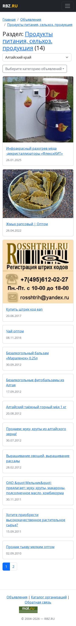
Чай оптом (15, 331)
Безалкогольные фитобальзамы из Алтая (35, 382)
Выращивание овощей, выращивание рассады (37, 458)
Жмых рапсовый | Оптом (27, 224)
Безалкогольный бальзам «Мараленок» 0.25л (27, 355)
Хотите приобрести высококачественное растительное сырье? (35, 519)
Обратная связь (38, 602)
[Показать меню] (67, 6)
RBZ (10, 6)
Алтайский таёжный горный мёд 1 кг (36, 407)
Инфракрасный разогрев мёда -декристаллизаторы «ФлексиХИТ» (34, 151)
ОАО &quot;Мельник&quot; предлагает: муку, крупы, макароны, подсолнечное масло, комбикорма (35, 487)
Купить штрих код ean (24, 309)
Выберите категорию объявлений (33, 68)
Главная (9, 19)
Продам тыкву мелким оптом (30, 546)
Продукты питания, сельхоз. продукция (39, 24)
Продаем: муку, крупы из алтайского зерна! (36, 431)
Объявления (30, 19)
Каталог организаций (49, 597)
